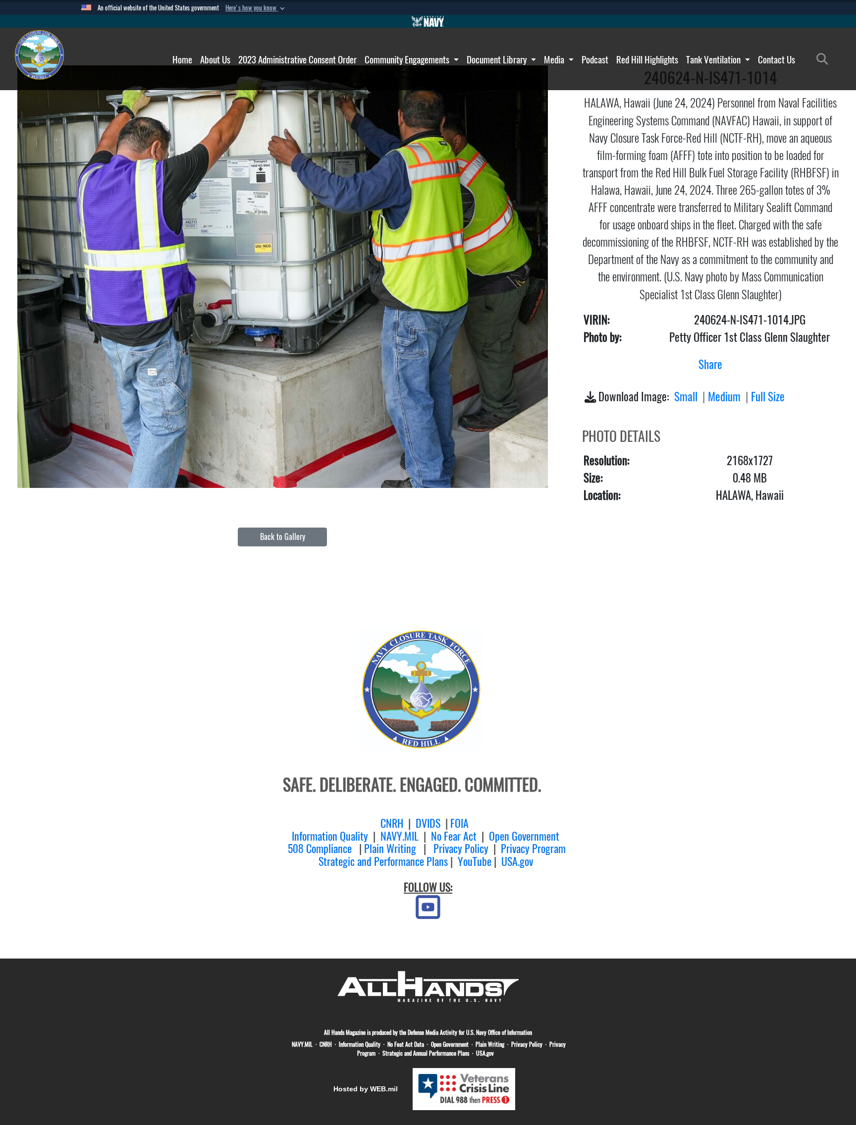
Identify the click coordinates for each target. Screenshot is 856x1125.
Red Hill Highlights (647, 59)
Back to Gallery (282, 537)
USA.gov (517, 861)
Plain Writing (390, 848)
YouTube (474, 861)
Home (182, 59)
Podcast (595, 59)
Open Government (524, 836)
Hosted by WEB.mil (365, 1089)
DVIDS (428, 823)
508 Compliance (320, 848)
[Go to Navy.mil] (428, 21)
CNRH (391, 823)
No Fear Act (454, 836)
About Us (215, 59)
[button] (256, 8)
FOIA (459, 823)
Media (555, 59)
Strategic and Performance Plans (383, 861)
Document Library (498, 59)
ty (364, 836)
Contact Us (776, 59)
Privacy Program (533, 848)
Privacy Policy (460, 848)
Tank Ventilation (714, 59)
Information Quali (326, 836)
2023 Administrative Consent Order (297, 59)
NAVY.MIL (399, 836)
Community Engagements (408, 59)
